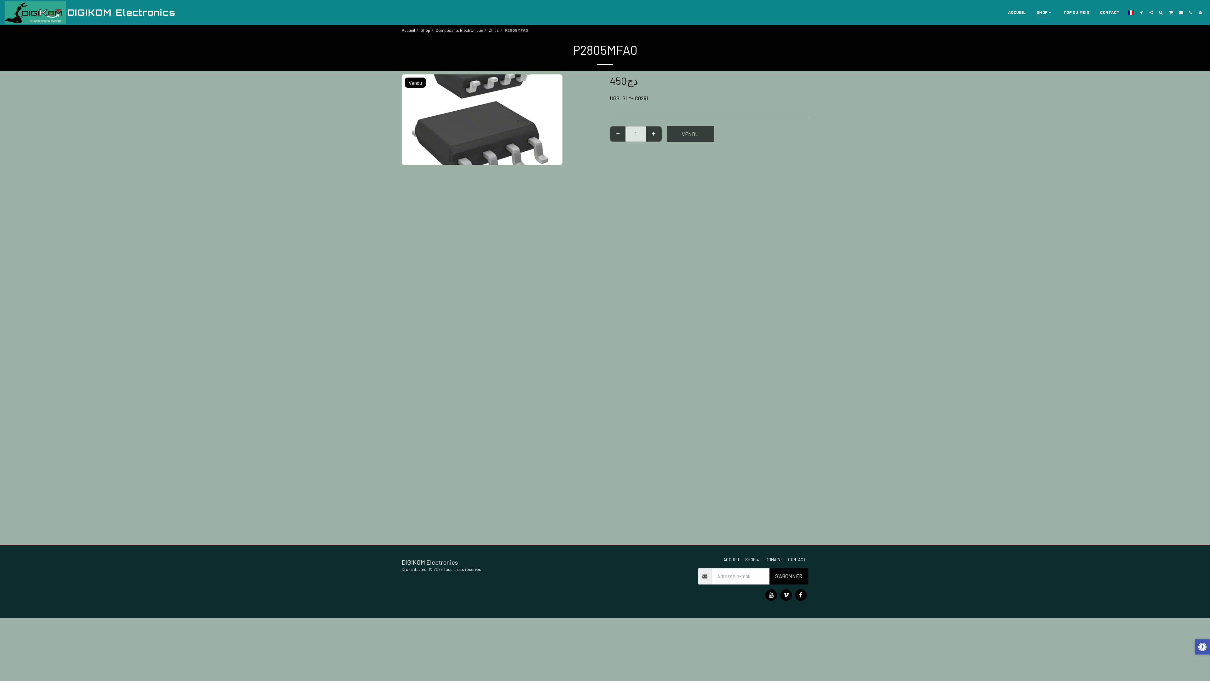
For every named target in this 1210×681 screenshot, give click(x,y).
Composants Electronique (459, 30)
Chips (494, 30)
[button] (1141, 12)
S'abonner (788, 576)
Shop (425, 30)
